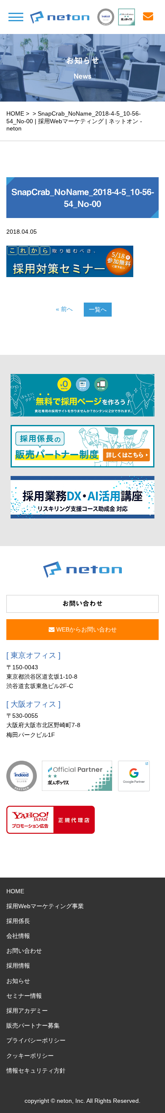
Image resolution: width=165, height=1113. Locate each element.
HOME (15, 113)
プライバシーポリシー (36, 1040)
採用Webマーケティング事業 (45, 906)
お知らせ (18, 980)
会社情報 (18, 935)
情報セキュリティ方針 (36, 1070)
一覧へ (98, 309)
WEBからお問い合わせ (86, 629)
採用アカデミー (27, 1010)
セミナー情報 (24, 995)
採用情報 (18, 965)
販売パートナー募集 (33, 1025)
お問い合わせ (24, 950)
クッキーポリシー (30, 1055)
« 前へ (64, 309)
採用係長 (18, 921)
